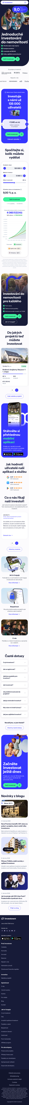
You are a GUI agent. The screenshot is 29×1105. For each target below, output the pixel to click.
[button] (24, 2)
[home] (7, 2)
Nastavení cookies (14, 1085)
